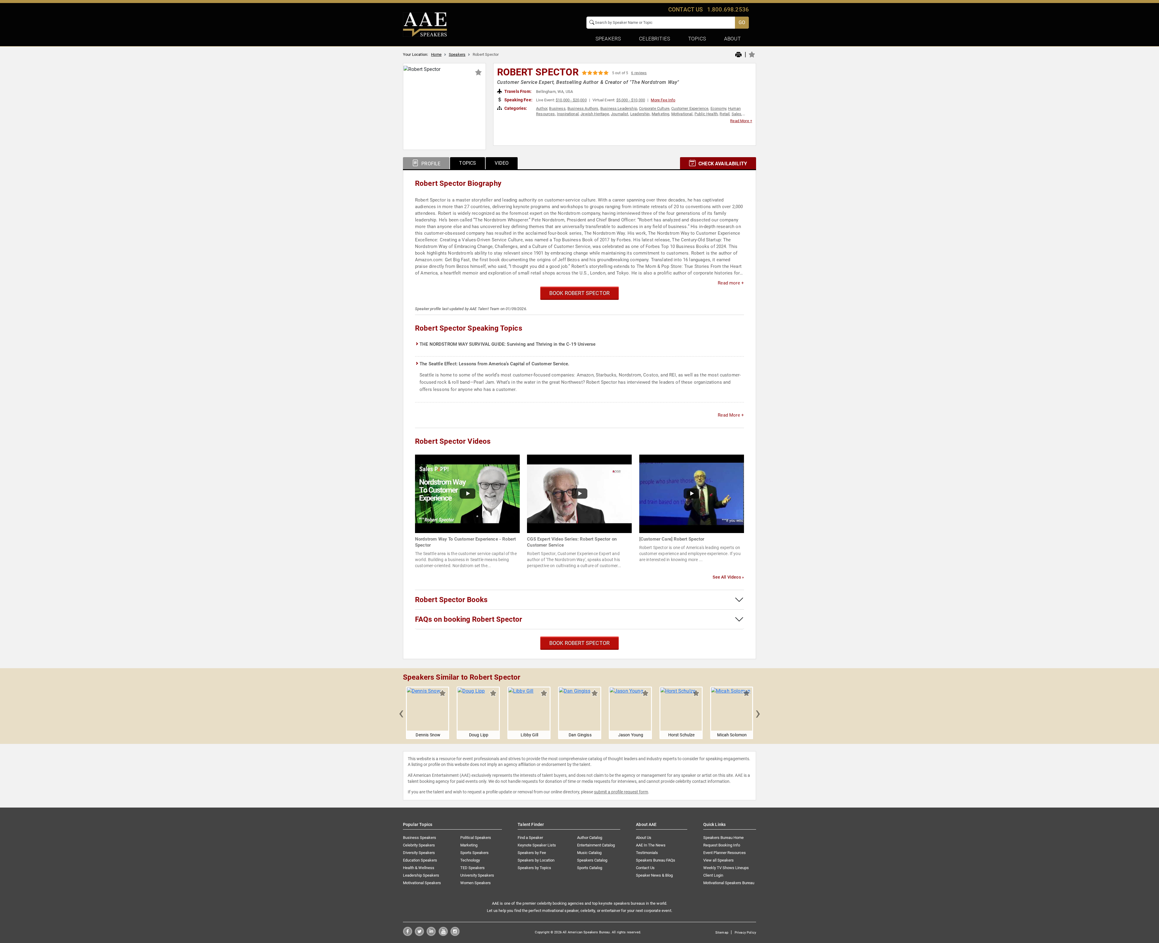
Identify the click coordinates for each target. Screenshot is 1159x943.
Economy (718, 108)
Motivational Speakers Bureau (728, 883)
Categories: (515, 108)
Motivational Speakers (422, 883)
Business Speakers (419, 837)
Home (436, 54)
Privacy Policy (745, 933)
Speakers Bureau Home (723, 837)
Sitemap (721, 933)
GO (742, 22)
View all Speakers (718, 860)
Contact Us (645, 867)
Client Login (713, 875)
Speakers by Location (536, 860)
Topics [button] (697, 39)
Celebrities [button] (654, 39)
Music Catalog (589, 852)
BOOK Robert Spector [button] (579, 293)
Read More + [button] (741, 121)
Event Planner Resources (724, 852)
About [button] (732, 39)
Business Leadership (618, 108)
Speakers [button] (608, 39)
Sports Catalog (589, 867)
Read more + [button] (731, 283)
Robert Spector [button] (538, 72)
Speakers (457, 54)
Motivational (682, 114)
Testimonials (647, 852)
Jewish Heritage (594, 114)
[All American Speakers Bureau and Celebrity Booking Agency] (425, 24)
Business (557, 108)
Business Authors (583, 108)
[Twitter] (419, 934)
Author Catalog (589, 837)
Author (541, 108)
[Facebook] (407, 934)
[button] (401, 712)
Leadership (640, 114)
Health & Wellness (418, 867)
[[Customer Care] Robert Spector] (691, 493)
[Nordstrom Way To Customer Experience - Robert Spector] (467, 493)
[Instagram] (455, 934)
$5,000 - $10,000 (630, 100)
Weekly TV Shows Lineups (726, 867)
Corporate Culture (654, 108)
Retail (725, 114)
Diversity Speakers (419, 852)
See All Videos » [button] (728, 577)
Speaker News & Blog (654, 875)
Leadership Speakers (421, 875)
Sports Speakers (474, 852)
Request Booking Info (721, 845)
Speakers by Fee (532, 852)
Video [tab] (502, 163)
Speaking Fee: (517, 99)
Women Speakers (475, 883)
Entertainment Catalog (596, 845)
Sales (737, 114)
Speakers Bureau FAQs (655, 860)
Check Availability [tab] (722, 164)
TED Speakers (472, 867)
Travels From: (517, 91)
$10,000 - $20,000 (571, 100)
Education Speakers (420, 860)
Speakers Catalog (592, 860)
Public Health (706, 114)
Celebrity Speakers (419, 845)
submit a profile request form (621, 791)
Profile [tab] (430, 164)
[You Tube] (443, 934)
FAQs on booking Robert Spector (468, 619)
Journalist (619, 114)
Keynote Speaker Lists (537, 845)
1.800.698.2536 (728, 9)
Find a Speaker (530, 837)
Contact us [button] (685, 9)
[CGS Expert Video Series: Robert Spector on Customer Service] (579, 493)
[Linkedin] (431, 934)
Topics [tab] (467, 163)
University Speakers (477, 875)
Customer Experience (689, 108)
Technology (470, 860)
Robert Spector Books (451, 599)
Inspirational (568, 114)
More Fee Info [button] (663, 100)
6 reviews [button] (639, 73)
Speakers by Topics (534, 867)
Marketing (660, 114)
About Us (643, 837)
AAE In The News (651, 845)
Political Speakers (475, 837)
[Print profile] (738, 55)
